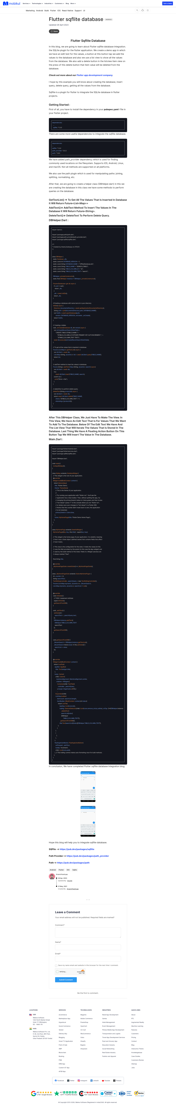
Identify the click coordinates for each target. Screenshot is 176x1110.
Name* (58, 942)
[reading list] (147, 10)
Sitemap (134, 1064)
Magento (83, 1015)
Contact (134, 1041)
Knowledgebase (136, 1052)
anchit (69, 880)
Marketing (30, 10)
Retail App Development (110, 1015)
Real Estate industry (109, 1052)
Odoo (82, 1037)
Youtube (107, 1080)
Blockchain (62, 1052)
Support (78, 10)
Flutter (53, 10)
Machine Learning (137, 1026)
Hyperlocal (62, 1022)
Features (134, 1030)
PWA (60, 1060)
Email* (58, 954)
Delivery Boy (63, 1033)
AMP (60, 1049)
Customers (59, 3)
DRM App (62, 1064)
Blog (67, 3)
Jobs (133, 1067)
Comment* (60, 925)
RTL (132, 1018)
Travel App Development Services (113, 1037)
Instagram (83, 1080)
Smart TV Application (66, 1041)
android (53, 870)
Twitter (72, 1080)
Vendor (61, 1030)
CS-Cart (83, 1030)
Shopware (83, 1049)
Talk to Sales (167, 3)
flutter (61, 870)
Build (47, 10)
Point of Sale (63, 1045)
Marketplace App (64, 1018)
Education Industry (108, 1045)
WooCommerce (85, 1033)
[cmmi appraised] (108, 1094)
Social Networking (108, 1049)
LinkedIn (96, 1080)
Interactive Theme (137, 1049)
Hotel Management (108, 1022)
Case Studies (135, 1056)
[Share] (142, 10)
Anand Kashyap (62, 874)
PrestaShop (84, 1022)
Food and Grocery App (109, 1041)
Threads (118, 1080)
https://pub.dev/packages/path (73, 862)
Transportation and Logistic (111, 1033)
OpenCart (83, 1026)
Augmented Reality (137, 1022)
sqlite (75, 870)
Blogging (62, 1037)
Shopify (83, 1041)
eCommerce (63, 1015)
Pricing (133, 1037)
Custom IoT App (64, 1067)
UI (84, 10)
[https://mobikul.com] (11, 3)
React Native (67, 10)
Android (39, 10)
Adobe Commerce (86, 1018)
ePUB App (62, 1071)
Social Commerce (64, 1026)
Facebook (60, 1080)
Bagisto (82, 1045)
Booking (61, 1056)
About (133, 1015)
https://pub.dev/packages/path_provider (88, 856)
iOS (58, 10)
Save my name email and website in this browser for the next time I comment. (88, 965)
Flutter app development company (94, 75)
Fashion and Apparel (109, 1056)
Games (104, 1018)
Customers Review (137, 1060)
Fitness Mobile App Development (113, 1030)
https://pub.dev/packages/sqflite (77, 849)
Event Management (108, 1026)
